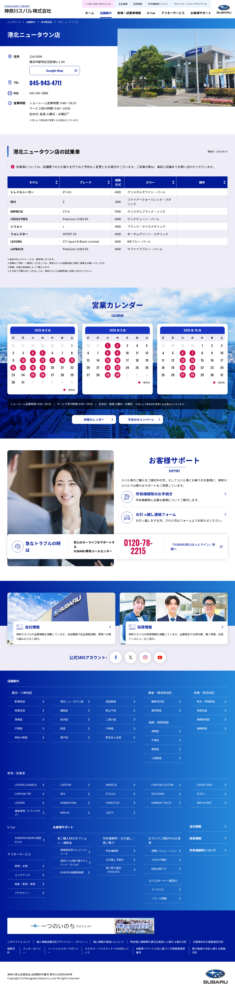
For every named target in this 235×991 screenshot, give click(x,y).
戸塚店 (18, 728)
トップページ (14, 21)
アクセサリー (22, 893)
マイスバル (157, 889)
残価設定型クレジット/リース (73, 851)
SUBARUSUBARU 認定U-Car (28, 840)
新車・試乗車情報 (129, 13)
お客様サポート (201, 13)
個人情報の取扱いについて (108, 942)
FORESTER (112, 803)
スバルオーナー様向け (163, 880)
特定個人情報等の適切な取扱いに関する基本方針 (158, 942)
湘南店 (155, 731)
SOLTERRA (157, 794)
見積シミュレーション (164, 851)
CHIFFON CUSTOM (162, 785)
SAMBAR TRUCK (161, 803)
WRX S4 (64, 812)
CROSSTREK (204, 785)
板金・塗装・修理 (25, 884)
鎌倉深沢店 (157, 701)
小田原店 (156, 758)
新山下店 (111, 710)
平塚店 (155, 740)
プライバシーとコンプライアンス (190, 3)
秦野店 (155, 749)
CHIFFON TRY (23, 794)
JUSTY (109, 812)
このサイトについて (18, 942)
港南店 (18, 719)
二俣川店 (111, 719)
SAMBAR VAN (68, 803)
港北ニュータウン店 (71, 701)
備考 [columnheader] (202, 182)
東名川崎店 (21, 737)
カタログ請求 (159, 859)
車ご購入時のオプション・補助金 (72, 840)
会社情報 (123, 3)
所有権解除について (158, 3)
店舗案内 (106, 13)
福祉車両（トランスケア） (27, 812)
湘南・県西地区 (158, 722)
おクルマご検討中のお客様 (164, 840)
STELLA (110, 794)
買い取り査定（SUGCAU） (113, 869)
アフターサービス (173, 13)
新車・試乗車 (16, 773)
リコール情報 (159, 898)
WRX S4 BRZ (204, 803)
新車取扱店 (46, 21)
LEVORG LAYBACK (26, 785)
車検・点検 (21, 866)
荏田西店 (111, 701)
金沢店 (64, 719)
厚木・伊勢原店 (206, 701)
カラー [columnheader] (150, 182)
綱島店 (64, 710)
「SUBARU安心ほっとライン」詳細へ (193, 546)
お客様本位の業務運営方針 (208, 942)
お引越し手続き (115, 859)
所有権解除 (112, 851)
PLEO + (201, 794)
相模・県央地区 (204, 692)
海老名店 (202, 710)
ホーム (89, 13)
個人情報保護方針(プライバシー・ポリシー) (62, 942)
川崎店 (109, 728)
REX (62, 794)
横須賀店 (156, 710)
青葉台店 (20, 710)
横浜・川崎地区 (22, 692)
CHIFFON (65, 785)
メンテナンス (22, 875)
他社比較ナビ (159, 868)
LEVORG (20, 803)
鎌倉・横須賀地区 (160, 692)
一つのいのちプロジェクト (98, 3)
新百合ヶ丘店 (113, 737)
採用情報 (137, 3)
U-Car (151, 13)
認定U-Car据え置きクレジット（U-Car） (74, 862)
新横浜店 (20, 701)
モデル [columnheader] (33, 182)
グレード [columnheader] (86, 182)
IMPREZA (111, 785)
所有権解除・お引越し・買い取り (119, 840)
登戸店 (64, 737)
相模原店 (202, 728)
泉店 (62, 728)
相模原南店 (203, 719)
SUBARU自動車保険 (72, 872)
